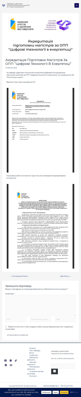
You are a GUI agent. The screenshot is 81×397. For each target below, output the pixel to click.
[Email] (11, 365)
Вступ (31, 353)
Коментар (10, 294)
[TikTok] (16, 360)
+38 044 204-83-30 (66, 387)
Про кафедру (34, 351)
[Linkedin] (5, 365)
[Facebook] (5, 360)
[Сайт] (65, 320)
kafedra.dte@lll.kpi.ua (51, 387)
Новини (32, 348)
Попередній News (19, 276)
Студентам (33, 355)
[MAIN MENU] (76, 5)
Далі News (65, 276)
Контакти (33, 376)
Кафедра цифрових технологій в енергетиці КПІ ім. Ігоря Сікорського (18, 5)
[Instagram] (10, 360)
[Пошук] (54, 371)
